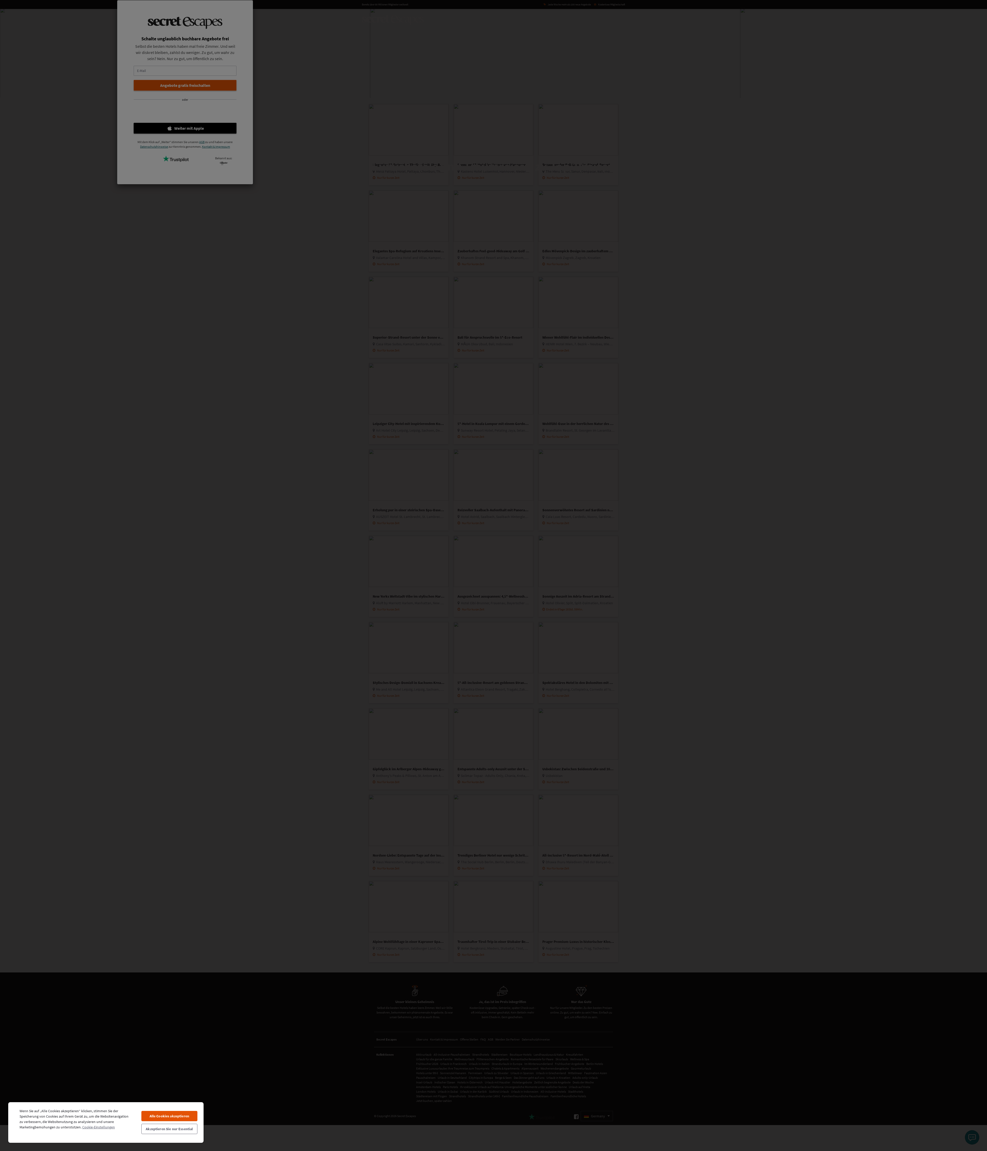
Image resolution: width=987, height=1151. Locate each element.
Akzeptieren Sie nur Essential (169, 1129)
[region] (106, 1122)
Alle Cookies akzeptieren (169, 1116)
